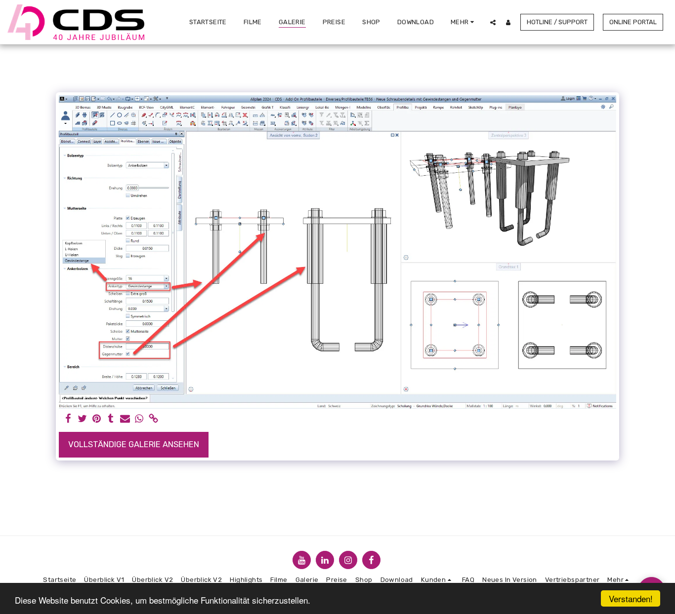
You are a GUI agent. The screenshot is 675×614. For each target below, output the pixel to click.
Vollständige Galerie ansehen (133, 444)
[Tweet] (82, 419)
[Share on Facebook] (68, 419)
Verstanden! (631, 598)
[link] (154, 419)
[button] (493, 22)
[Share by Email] (125, 419)
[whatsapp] (139, 419)
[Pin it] (96, 419)
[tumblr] (111, 419)
